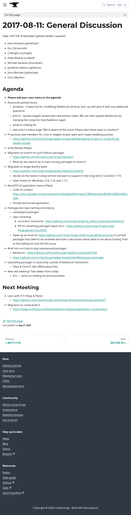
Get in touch (10, 420)
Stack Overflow (12, 493)
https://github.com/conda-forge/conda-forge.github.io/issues (75, 235)
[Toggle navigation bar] (5, 4)
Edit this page (15, 321)
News (6, 438)
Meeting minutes (13, 415)
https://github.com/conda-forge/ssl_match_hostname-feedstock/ (84, 221)
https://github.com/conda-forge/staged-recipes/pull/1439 (62, 252)
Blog (5, 443)
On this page (12, 15)
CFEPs (6, 381)
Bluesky (7, 454)
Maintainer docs (12, 376)
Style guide (9, 477)
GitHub (7, 482)
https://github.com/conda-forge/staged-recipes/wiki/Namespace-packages (58, 257)
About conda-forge (14, 404)
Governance (10, 410)
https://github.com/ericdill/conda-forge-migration (43, 157)
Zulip (5, 488)
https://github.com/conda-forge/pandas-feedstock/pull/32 (48, 171)
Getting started (12, 365)
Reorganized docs (13, 386)
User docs (9, 370)
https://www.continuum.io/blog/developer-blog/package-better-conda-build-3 (60, 309)
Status (6, 449)
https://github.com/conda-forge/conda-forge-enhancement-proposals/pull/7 (59, 300)
